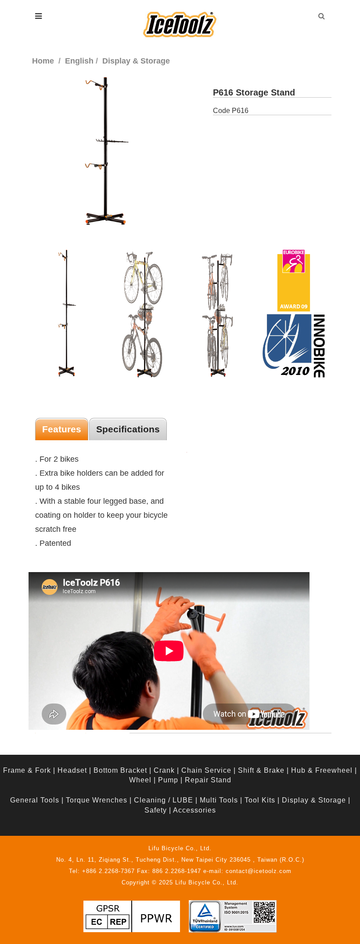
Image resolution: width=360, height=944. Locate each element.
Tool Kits (260, 800)
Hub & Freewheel (322, 770)
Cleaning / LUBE (163, 800)
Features (61, 429)
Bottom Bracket (120, 770)
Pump (168, 780)
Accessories (194, 810)
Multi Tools (219, 800)
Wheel (140, 780)
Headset (72, 770)
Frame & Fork (27, 770)
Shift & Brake (261, 770)
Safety (155, 810)
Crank (164, 770)
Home (43, 61)
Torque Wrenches (96, 800)
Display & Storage (314, 800)
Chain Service (206, 770)
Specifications (128, 429)
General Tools (34, 800)
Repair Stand (208, 780)
